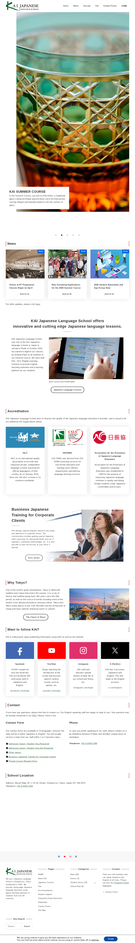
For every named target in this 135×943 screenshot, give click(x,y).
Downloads (42, 902)
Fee (39, 886)
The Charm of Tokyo (35, 617)
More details (34, 558)
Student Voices (76, 882)
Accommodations (45, 890)
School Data (75, 886)
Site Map (42, 910)
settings (95, 940)
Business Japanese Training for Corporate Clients (32, 757)
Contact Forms (44, 906)
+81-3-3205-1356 (89, 743)
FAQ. (34, 715)
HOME (41, 874)
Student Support (45, 894)
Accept (111, 939)
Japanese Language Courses (67, 390)
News (72, 874)
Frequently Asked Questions (50, 898)
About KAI (42, 878)
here (38, 304)
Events (73, 878)
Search (27, 926)
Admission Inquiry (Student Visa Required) (29, 744)
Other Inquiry (15, 752)
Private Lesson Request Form (23, 761)
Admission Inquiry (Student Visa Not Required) (31, 748)
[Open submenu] (95, 882)
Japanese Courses (46, 882)
